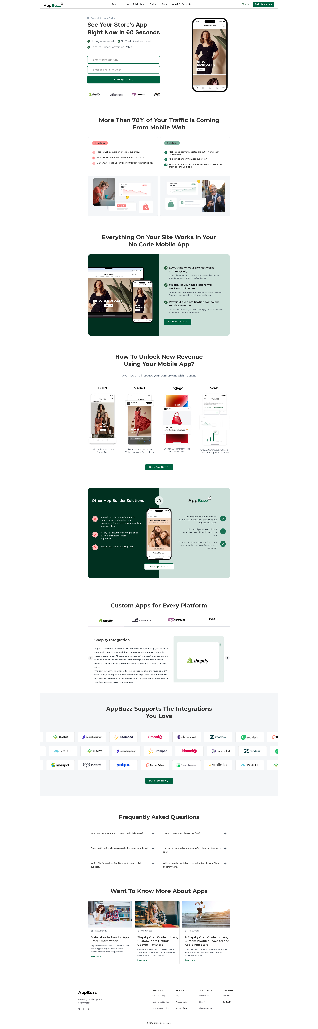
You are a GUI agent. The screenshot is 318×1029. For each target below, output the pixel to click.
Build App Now (263, 4)
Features (116, 4)
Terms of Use (181, 1008)
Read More (96, 956)
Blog (164, 4)
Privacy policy (182, 1002)
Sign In (245, 4)
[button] (93, 649)
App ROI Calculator (182, 4)
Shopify (202, 1002)
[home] (52, 4)
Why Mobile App (135, 4)
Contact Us (227, 1002)
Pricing (153, 4)
